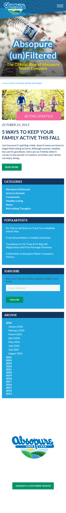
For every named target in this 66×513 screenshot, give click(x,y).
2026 (9, 322)
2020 (9, 372)
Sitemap (25, 477)
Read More (11, 167)
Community (13, 196)
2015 (9, 387)
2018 (9, 378)
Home (5, 83)
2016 (9, 384)
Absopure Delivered (18, 189)
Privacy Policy (38, 477)
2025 (9, 357)
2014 (9, 390)
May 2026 (14, 341)
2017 (9, 381)
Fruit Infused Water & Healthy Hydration (28, 237)
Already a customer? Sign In (33, 485)
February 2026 (16, 330)
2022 (9, 366)
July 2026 (13, 349)
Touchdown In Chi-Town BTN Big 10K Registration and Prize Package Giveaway (29, 245)
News (9, 204)
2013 (9, 393)
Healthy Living (14, 200)
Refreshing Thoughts (18, 208)
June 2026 (14, 345)
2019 (9, 375)
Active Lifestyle (15, 193)
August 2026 (15, 353)
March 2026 (15, 334)
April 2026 (14, 337)
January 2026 (15, 326)
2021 (9, 369)
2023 (9, 363)
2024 (9, 360)
